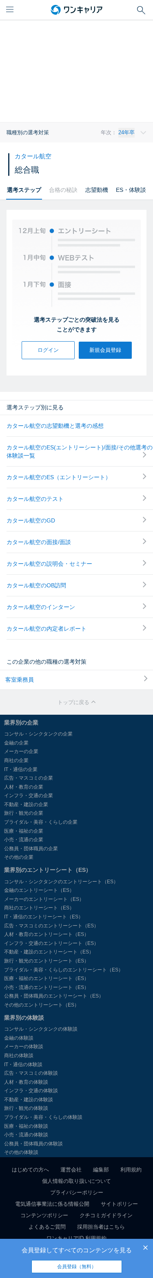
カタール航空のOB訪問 (36, 585)
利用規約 (131, 1170)
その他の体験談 (21, 1152)
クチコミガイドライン (106, 1215)
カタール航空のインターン (41, 607)
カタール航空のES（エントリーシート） (59, 477)
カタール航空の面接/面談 (39, 542)
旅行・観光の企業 (23, 813)
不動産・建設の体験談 (28, 1099)
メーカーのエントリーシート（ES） (44, 899)
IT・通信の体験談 (23, 1064)
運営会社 (71, 1170)
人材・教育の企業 (23, 787)
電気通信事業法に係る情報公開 (52, 1204)
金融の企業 (16, 743)
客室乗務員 (19, 679)
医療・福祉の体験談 (26, 1126)
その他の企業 (18, 857)
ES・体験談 (131, 190)
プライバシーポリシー (76, 1192)
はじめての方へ (30, 1170)
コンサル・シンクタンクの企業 (38, 734)
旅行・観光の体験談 (26, 1108)
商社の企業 (16, 760)
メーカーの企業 (21, 751)
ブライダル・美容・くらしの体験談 (43, 1117)
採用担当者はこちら (101, 1227)
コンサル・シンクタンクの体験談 (41, 1029)
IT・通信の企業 (21, 769)
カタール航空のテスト (35, 499)
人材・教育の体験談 (26, 1082)
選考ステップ (24, 190)
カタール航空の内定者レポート (46, 628)
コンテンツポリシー (44, 1215)
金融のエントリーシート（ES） (39, 890)
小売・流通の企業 (23, 839)
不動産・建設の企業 (26, 804)
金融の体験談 (18, 1038)
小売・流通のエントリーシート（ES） (46, 987)
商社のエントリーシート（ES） (39, 908)
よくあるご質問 (47, 1227)
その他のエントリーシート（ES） (41, 1005)
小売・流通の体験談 (26, 1135)
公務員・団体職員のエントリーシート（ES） (54, 996)
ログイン (48, 350)
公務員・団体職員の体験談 (33, 1144)
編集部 (101, 1170)
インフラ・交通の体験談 (31, 1091)
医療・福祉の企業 (23, 831)
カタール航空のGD (31, 520)
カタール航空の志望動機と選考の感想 (55, 425)
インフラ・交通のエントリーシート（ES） (51, 943)
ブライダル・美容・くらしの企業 (41, 822)
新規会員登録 (105, 350)
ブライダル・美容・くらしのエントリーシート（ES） (63, 970)
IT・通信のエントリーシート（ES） (43, 917)
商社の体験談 (18, 1055)
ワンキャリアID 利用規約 (76, 1238)
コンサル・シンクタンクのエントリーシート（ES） (61, 882)
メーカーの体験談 (23, 1046)
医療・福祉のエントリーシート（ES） (46, 978)
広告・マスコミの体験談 (31, 1073)
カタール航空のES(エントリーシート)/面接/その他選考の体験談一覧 (80, 451)
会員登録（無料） (76, 1266)
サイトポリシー (119, 1204)
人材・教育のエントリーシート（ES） (46, 934)
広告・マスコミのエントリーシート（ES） (51, 926)
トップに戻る (74, 702)
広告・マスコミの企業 (28, 778)
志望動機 (96, 190)
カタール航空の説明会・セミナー (49, 563)
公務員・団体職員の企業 (31, 848)
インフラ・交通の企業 (28, 795)
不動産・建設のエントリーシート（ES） (49, 952)
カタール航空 (33, 156)
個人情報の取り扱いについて (76, 1181)
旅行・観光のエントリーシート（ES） (46, 961)
